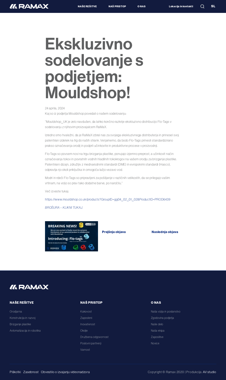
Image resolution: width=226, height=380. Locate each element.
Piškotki (15, 372)
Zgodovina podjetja (162, 318)
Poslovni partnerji (90, 343)
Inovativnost (87, 324)
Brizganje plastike (20, 324)
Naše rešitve (22, 303)
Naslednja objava (165, 232)
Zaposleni (86, 318)
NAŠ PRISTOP (117, 6)
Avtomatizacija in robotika (25, 330)
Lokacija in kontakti (181, 6)
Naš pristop (91, 303)
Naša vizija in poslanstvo (165, 311)
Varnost (85, 349)
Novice (155, 343)
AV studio (209, 372)
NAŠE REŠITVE (87, 6)
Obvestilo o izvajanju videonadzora (65, 372)
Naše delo (157, 324)
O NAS (141, 6)
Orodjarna (16, 311)
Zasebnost (30, 372)
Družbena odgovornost (94, 337)
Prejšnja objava (114, 232)
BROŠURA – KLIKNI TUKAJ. (64, 207)
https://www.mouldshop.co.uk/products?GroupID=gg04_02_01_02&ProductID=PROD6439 (107, 199)
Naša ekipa (158, 330)
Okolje (84, 330)
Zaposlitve (157, 337)
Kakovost (86, 311)
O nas (156, 303)
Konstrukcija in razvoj (22, 318)
